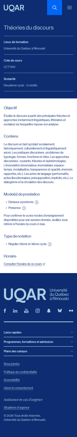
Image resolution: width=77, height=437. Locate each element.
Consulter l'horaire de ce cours (23, 264)
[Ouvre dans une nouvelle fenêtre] (5, 310)
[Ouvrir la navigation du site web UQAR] (69, 7)
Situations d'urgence (17, 407)
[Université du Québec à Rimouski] (14, 8)
